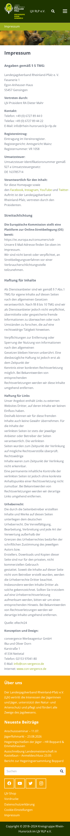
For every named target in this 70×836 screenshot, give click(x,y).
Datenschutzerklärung (19, 804)
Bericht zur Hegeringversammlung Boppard (34, 761)
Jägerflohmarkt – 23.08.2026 (23, 736)
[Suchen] (53, 11)
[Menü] (64, 11)
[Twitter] (31, 783)
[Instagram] (41, 783)
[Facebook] (9, 783)
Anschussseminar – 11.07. (21, 731)
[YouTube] (20, 783)
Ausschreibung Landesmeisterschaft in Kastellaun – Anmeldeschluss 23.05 (30, 753)
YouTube (46, 190)
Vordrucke (11, 799)
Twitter (63, 190)
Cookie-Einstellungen (18, 810)
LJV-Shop (10, 793)
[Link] (14, 11)
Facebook (16, 190)
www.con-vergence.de (31, 669)
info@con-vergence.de (29, 664)
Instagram (31, 190)
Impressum (12, 815)
